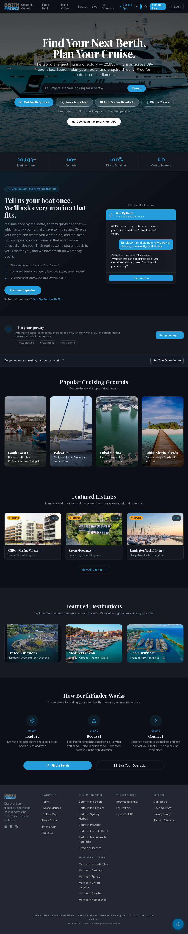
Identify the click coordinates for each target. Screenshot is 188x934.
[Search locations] (145, 6)
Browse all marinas (90, 847)
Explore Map (49, 814)
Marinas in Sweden (90, 893)
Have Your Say (163, 807)
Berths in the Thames (91, 807)
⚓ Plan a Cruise (157, 102)
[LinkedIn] (11, 826)
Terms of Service (164, 820)
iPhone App (49, 826)
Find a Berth (46, 6)
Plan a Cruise (65, 6)
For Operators (108, 6)
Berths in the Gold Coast (93, 831)
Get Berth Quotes (27, 6)
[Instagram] (16, 826)
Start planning (167, 335)
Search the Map (76, 102)
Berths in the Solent (90, 801)
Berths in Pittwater (90, 824)
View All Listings (91, 569)
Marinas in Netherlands (92, 899)
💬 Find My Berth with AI (117, 102)
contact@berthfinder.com (106, 923)
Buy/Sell (83, 6)
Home (45, 801)
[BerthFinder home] (12, 6)
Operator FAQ (124, 814)
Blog (94, 6)
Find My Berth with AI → (48, 299)
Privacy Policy (162, 814)
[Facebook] (5, 826)
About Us (47, 832)
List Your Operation (165, 360)
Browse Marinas (51, 807)
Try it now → (141, 278)
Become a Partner (127, 801)
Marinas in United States (93, 864)
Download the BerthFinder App (96, 121)
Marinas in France (89, 876)
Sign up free (157, 6)
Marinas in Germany (91, 870)
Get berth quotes (36, 102)
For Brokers (123, 807)
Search (136, 88)
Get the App (127, 6)
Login (177, 6)
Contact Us (160, 801)
